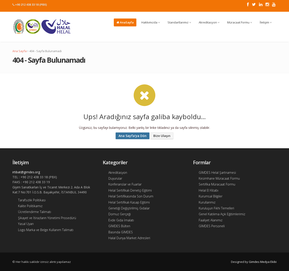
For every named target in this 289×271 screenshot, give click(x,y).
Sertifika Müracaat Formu (217, 184)
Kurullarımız (207, 202)
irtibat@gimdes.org (26, 172)
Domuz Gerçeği (119, 214)
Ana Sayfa (19, 51)
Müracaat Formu (238, 22)
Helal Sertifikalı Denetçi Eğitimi (130, 190)
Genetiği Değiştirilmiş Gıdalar (129, 208)
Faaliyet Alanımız (210, 220)
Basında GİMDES (120, 232)
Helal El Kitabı (208, 190)
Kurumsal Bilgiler (210, 196)
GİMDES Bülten (119, 226)
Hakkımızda (149, 22)
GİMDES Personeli (212, 226)
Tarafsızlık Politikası (32, 200)
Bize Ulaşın (161, 136)
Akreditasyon (208, 22)
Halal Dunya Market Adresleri (129, 238)
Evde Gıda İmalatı (121, 220)
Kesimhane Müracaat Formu (219, 178)
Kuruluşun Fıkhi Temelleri (216, 208)
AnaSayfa (126, 22)
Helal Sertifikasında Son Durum (130, 196)
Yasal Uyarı (26, 224)
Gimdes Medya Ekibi (263, 262)
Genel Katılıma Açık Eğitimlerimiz (222, 214)
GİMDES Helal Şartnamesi (217, 172)
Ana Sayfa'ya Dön (133, 136)
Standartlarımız (178, 22)
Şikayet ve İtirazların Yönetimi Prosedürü (47, 218)
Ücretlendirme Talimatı (34, 212)
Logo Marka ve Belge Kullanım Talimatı (45, 230)
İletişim (265, 22)
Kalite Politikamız (30, 206)
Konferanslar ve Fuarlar (125, 184)
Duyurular (115, 178)
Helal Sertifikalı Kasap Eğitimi (129, 202)
